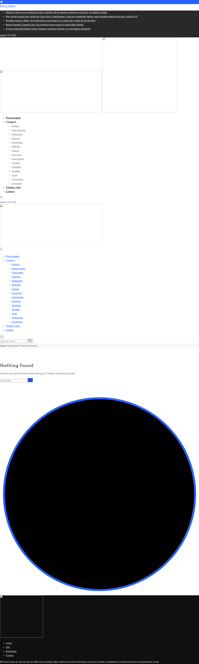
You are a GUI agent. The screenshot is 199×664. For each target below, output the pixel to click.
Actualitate (17, 143)
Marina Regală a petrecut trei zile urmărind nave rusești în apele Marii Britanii (45, 24)
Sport (14, 175)
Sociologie (17, 184)
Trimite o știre (13, 187)
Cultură (15, 151)
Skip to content (7, 6)
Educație (16, 139)
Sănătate (16, 167)
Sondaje (16, 171)
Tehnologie (17, 179)
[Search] (1, 198)
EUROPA (16, 147)
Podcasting (17, 134)
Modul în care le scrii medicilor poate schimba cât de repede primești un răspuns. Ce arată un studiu (56, 12)
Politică (15, 126)
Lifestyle (16, 163)
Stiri (8, 647)
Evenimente (18, 159)
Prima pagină (13, 118)
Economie (17, 155)
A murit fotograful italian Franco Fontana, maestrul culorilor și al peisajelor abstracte (48, 28)
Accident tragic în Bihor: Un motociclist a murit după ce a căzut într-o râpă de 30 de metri (50, 20)
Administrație (18, 130)
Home (3, 345)
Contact (10, 192)
